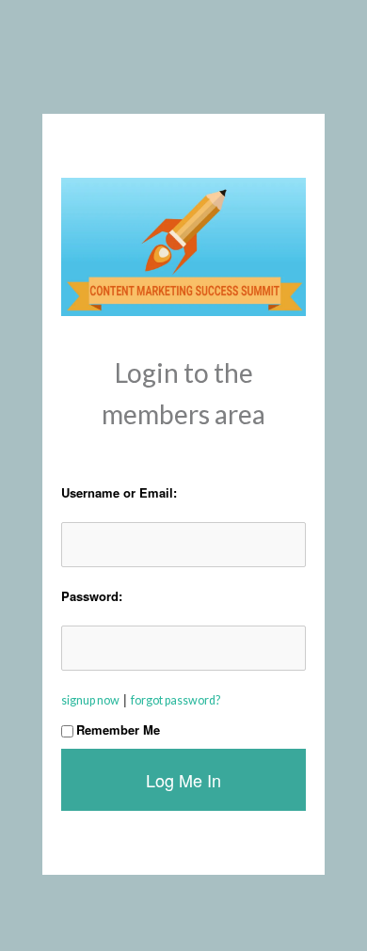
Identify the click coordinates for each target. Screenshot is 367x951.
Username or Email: (119, 492)
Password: (91, 596)
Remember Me (118, 729)
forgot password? (175, 700)
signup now (90, 700)
